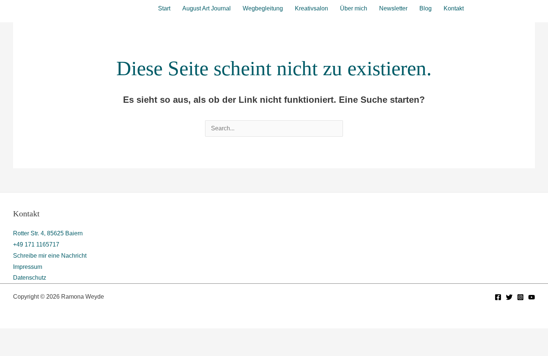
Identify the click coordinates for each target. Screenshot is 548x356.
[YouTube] (531, 297)
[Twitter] (509, 297)
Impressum (27, 267)
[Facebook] (498, 297)
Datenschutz (29, 277)
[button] (506, 7)
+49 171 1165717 (36, 244)
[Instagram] (520, 297)
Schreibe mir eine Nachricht (49, 255)
